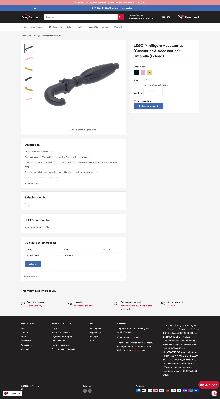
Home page (95, 328)
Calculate (33, 264)
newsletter (26, 340)
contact (105, 27)
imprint (55, 328)
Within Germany (34, 306)
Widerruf (118, 27)
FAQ (23, 328)
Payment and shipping (62, 336)
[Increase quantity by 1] (159, 93)
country (28, 249)
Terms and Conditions (62, 332)
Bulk (69, 27)
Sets (80, 27)
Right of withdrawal (61, 345)
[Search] (121, 17)
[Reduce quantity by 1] (146, 93)
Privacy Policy (58, 340)
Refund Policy (30, 276)
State (66, 249)
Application (26, 345)
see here (171, 306)
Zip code (106, 249)
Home (23, 27)
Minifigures (54, 27)
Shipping (164, 85)
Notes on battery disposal (63, 349)
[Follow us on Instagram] (90, 391)
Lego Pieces (36, 27)
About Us (93, 27)
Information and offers (84, 306)
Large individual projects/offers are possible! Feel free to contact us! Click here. (110, 3)
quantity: (138, 93)
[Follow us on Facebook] (85, 391)
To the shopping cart (148, 106)
